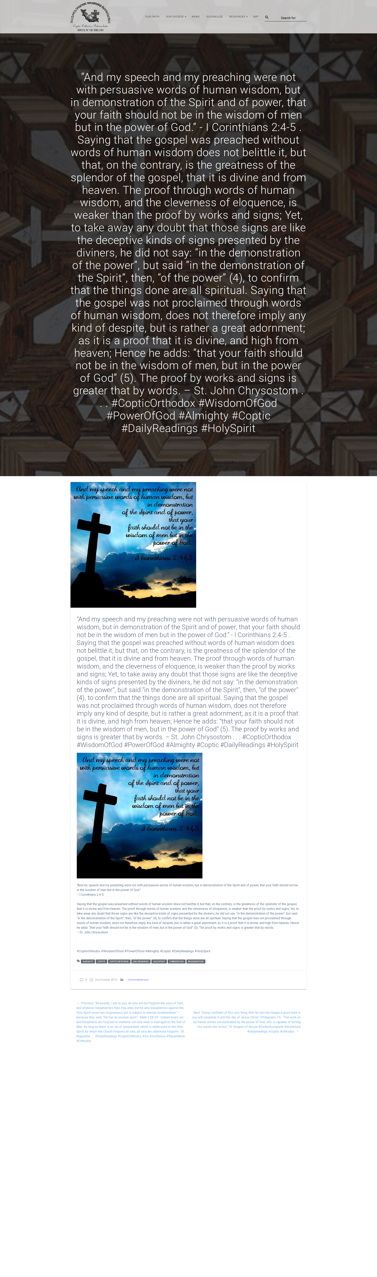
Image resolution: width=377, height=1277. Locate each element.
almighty (88, 961)
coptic (101, 961)
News (196, 16)
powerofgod (177, 961)
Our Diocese (175, 16)
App (255, 16)
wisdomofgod (196, 961)
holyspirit (159, 961)
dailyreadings (141, 961)
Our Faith (152, 16)
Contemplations (138, 979)
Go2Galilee (214, 16)
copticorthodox (119, 961)
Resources (237, 16)
